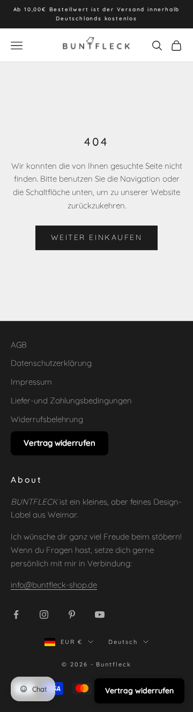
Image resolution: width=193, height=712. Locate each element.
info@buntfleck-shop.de (54, 585)
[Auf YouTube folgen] (99, 614)
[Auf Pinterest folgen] (71, 614)
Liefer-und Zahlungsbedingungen (71, 400)
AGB (19, 345)
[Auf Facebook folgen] (16, 614)
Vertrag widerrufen (59, 443)
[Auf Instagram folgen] (44, 614)
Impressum (31, 382)
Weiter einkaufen (96, 237)
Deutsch (123, 642)
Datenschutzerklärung (51, 363)
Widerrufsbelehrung (47, 419)
